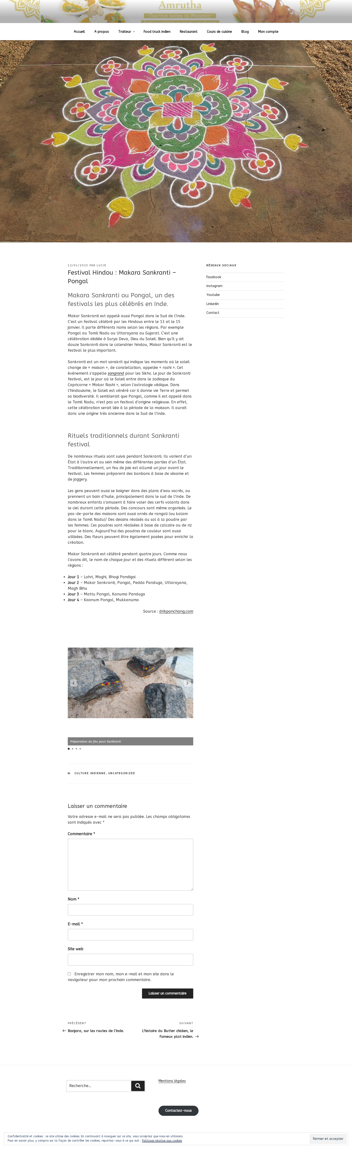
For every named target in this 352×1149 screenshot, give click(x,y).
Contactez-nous (178, 1111)
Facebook (213, 277)
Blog (245, 32)
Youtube (213, 295)
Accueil (79, 32)
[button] (73, 683)
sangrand (116, 373)
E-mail (75, 924)
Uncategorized (121, 773)
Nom (73, 899)
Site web (75, 949)
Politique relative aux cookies (162, 1140)
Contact (212, 313)
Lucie (101, 265)
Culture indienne (90, 773)
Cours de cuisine (219, 32)
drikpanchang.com (176, 611)
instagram (214, 286)
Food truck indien (157, 32)
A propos (101, 32)
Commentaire (81, 834)
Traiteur (124, 32)
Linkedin (212, 304)
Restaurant (189, 32)
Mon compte (268, 32)
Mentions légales (172, 1081)
